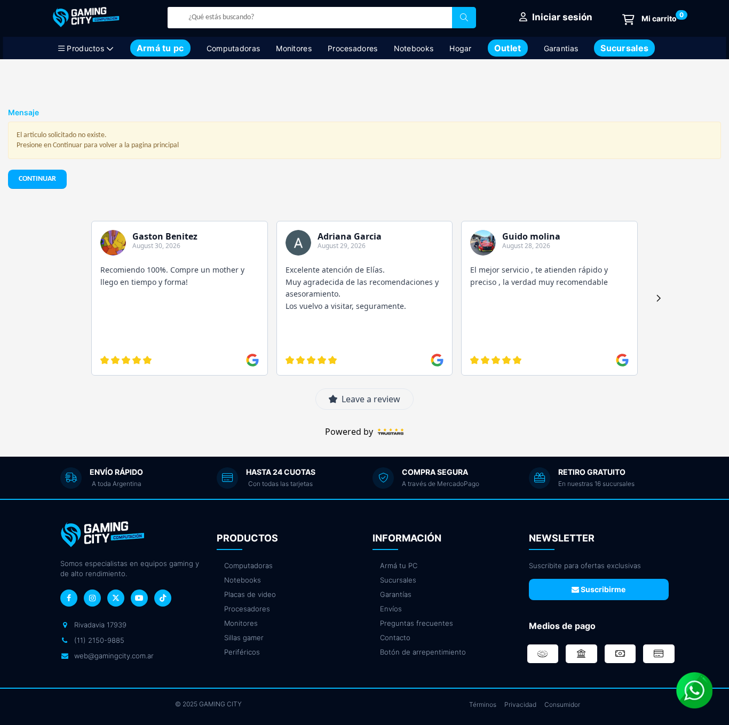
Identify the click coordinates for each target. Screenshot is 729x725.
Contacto (395, 637)
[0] (649, 19)
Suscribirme (602, 589)
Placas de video (250, 594)
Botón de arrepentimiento (423, 652)
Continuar (37, 179)
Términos (482, 704)
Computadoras (233, 48)
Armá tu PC (398, 565)
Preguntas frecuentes (416, 623)
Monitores (294, 48)
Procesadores (353, 48)
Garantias (561, 48)
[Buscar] (464, 17)
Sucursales (398, 580)
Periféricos (242, 652)
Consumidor (562, 704)
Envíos (391, 608)
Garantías (395, 594)
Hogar (460, 48)
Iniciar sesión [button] (561, 17)
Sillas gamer (244, 637)
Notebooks (414, 48)
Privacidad (520, 704)
